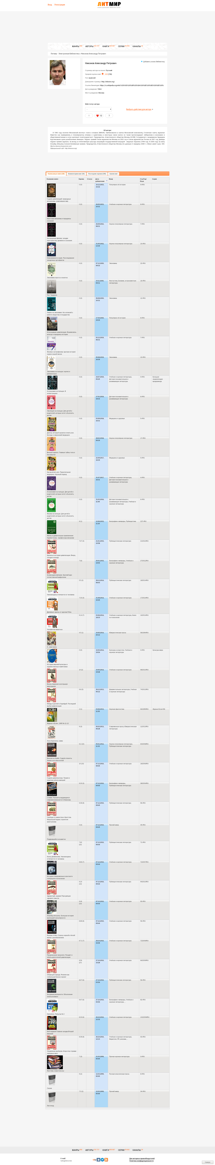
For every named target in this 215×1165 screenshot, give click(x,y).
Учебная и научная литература (120, 204)
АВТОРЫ (89, 46)
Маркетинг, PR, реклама (117, 1039)
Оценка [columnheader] (81, 179)
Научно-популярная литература (120, 224)
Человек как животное (55, 629)
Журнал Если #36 (159, 709)
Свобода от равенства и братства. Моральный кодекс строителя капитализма (59, 819)
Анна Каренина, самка (55, 741)
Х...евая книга (52, 647)
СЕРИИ (121, 46)
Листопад (50, 1106)
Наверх (207, 1162)
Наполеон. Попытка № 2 (55, 1014)
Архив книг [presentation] (113, 174)
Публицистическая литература (120, 541)
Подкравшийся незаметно (56, 839)
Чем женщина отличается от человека (60, 595)
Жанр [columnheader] (111, 179)
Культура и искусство (116, 650)
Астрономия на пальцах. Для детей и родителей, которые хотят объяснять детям (60, 494)
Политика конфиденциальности (141, 1161)
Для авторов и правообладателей (142, 1158)
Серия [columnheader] (154, 179)
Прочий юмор (114, 825)
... (125, 1002)
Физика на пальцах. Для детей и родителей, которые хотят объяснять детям (60, 516)
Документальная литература (119, 689)
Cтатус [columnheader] (89, 179)
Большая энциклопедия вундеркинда (158, 379)
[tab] (56, 174)
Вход (50, 5)
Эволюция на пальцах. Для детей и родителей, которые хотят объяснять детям (60, 413)
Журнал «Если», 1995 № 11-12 (58, 723)
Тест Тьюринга (52, 295)
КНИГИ (106, 46)
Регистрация (59, 5)
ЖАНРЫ (75, 46)
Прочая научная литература (119, 1056)
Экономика (113, 263)
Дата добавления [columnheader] (99, 180)
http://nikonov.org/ (108, 82)
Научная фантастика (116, 709)
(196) (108, 74)
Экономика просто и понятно (57, 278)
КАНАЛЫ (137, 46)
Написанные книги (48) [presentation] (56, 174)
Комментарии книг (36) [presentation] (76, 174)
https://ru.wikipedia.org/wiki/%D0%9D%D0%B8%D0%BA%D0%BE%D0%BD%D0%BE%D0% (132, 85)
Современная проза (116, 726)
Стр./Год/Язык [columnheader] (143, 180)
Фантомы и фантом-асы (55, 1071)
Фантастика (113, 281)
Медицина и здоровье (117, 418)
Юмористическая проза (117, 633)
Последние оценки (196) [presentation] (97, 174)
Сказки (49, 1088)
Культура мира (158, 650)
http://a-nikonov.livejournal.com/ (61, 146)
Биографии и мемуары (117, 521)
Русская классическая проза (119, 1074)
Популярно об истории (117, 185)
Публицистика (131, 521)
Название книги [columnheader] (52, 179)
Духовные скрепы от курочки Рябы (59, 612)
